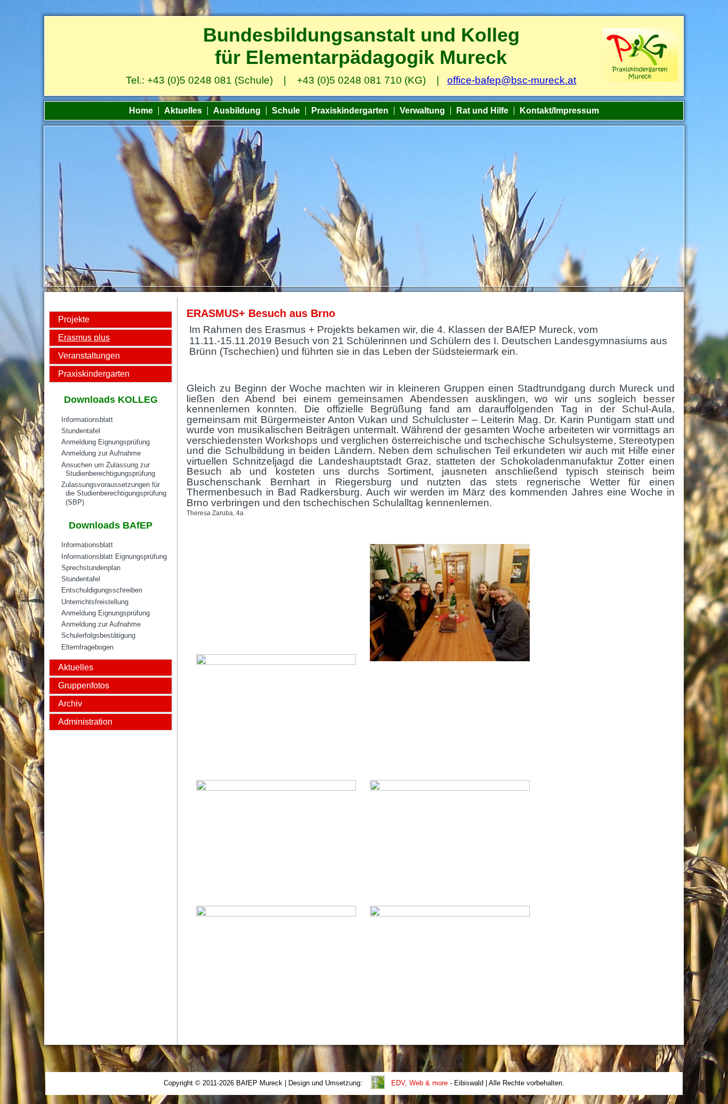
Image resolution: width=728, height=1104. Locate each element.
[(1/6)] (276, 713)
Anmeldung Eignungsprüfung (105, 442)
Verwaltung (422, 110)
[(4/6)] (449, 838)
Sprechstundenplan (90, 568)
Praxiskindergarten (350, 110)
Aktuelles (183, 110)
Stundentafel (80, 431)
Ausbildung (237, 110)
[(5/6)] (276, 964)
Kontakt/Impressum (559, 110)
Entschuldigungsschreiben (101, 590)
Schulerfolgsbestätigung (98, 635)
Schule (286, 110)
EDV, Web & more (419, 1083)
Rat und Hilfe (482, 110)
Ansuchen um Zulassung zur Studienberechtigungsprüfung (108, 469)
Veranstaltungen (89, 355)
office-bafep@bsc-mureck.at (511, 80)
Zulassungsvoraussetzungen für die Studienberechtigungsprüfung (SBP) (113, 493)
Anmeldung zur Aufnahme (101, 453)
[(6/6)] (449, 964)
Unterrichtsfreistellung (94, 602)
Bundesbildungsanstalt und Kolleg (361, 35)
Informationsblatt (87, 420)
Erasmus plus (84, 337)
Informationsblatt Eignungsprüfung (114, 557)
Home (141, 110)
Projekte (74, 319)
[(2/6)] (449, 603)
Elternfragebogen (87, 647)
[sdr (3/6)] (276, 838)
